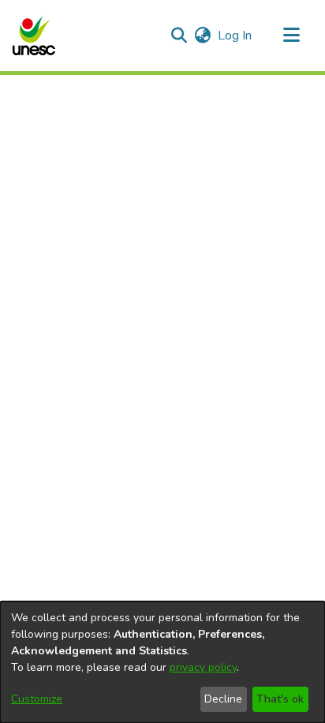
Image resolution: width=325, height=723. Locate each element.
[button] (33, 35)
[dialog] (162, 662)
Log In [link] (235, 35)
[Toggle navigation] (291, 36)
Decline (223, 698)
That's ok (280, 698)
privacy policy (203, 667)
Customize (36, 698)
